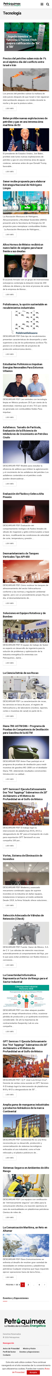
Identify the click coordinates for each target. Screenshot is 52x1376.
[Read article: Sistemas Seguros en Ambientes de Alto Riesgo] (26, 1185)
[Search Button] (47, 4)
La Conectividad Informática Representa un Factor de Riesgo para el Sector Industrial (25, 978)
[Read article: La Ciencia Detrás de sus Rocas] (26, 687)
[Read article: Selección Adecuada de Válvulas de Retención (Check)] (26, 933)
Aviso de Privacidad (11, 1349)
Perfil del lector (9, 1352)
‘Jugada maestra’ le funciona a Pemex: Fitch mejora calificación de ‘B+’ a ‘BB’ (23, 41)
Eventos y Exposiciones (29, 1352)
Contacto (7, 1355)
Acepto (33, 1372)
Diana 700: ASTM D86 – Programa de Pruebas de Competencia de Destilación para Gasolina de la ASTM (26, 729)
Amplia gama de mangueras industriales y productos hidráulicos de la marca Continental (26, 1108)
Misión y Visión (29, 1349)
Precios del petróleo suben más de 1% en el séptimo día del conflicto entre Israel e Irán (24, 62)
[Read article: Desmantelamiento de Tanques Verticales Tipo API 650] (26, 571)
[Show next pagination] (44, 1284)
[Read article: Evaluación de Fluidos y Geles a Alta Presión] (26, 511)
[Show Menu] (42, 4)
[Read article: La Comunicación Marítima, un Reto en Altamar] (26, 1245)
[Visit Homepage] (12, 4)
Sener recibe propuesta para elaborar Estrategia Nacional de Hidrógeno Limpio (24, 185)
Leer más (11, 108)
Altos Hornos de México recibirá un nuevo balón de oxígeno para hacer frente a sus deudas (23, 248)
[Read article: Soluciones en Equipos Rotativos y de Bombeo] (26, 631)
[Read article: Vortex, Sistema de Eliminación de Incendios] (26, 873)
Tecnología (11, 32)
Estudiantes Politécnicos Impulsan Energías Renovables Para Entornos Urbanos (23, 367)
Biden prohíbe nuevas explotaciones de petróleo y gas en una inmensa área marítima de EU (25, 122)
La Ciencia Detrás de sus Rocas (20, 672)
